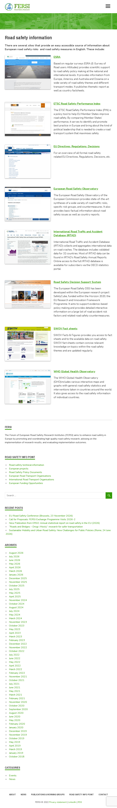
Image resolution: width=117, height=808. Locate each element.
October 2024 (16, 604)
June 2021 (14, 687)
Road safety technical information (26, 465)
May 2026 (14, 563)
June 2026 (14, 560)
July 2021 (14, 684)
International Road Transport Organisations (31, 479)
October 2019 (16, 738)
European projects (18, 468)
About (12, 794)
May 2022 (14, 662)
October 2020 (16, 705)
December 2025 (18, 578)
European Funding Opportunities (26, 483)
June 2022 (14, 658)
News (12, 779)
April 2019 (15, 745)
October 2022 (16, 651)
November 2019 (18, 734)
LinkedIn (72, 802)
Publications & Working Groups (47, 794)
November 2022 (18, 647)
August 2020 (16, 713)
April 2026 (15, 567)
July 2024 (14, 611)
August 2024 (16, 607)
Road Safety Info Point (81, 794)
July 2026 (14, 556)
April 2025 (15, 596)
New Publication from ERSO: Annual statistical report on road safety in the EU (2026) (54, 523)
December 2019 (18, 731)
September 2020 (18, 709)
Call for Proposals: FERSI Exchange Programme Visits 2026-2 (42, 519)
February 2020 (17, 724)
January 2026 (16, 574)
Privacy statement (58, 802)
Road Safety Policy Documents (25, 472)
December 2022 (18, 644)
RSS (80, 802)
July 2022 (14, 654)
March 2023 (15, 636)
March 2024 (15, 618)
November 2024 (18, 600)
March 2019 (15, 749)
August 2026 (16, 553)
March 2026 (15, 571)
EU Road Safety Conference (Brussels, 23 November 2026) (41, 515)
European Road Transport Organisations (30, 476)
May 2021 (14, 691)
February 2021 (17, 698)
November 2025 (18, 582)
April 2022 (15, 665)
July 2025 (14, 589)
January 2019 (16, 753)
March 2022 (15, 669)
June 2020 (14, 716)
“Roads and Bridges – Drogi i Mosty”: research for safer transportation (46, 526)
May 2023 (14, 629)
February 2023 (17, 640)
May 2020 (14, 720)
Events (12, 775)
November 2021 (18, 676)
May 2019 (14, 742)
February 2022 (17, 673)
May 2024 (14, 614)
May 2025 (14, 593)
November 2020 (18, 702)
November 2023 (18, 622)
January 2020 (16, 727)
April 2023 (15, 633)
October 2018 (16, 756)
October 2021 (16, 680)
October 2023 (16, 625)
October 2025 (16, 585)
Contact (103, 794)
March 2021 (15, 694)
